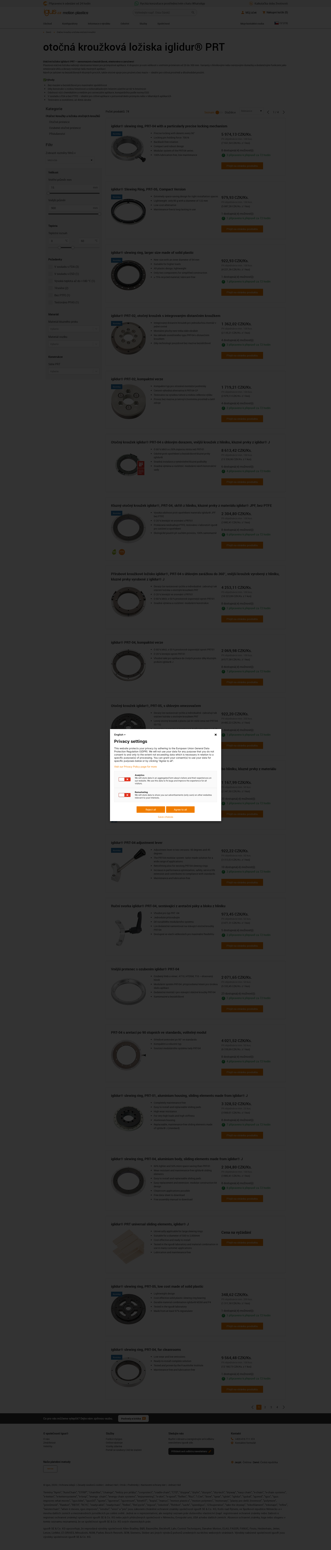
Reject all (151, 809)
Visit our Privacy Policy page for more (135, 766)
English (118, 734)
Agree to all (180, 809)
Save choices (165, 817)
